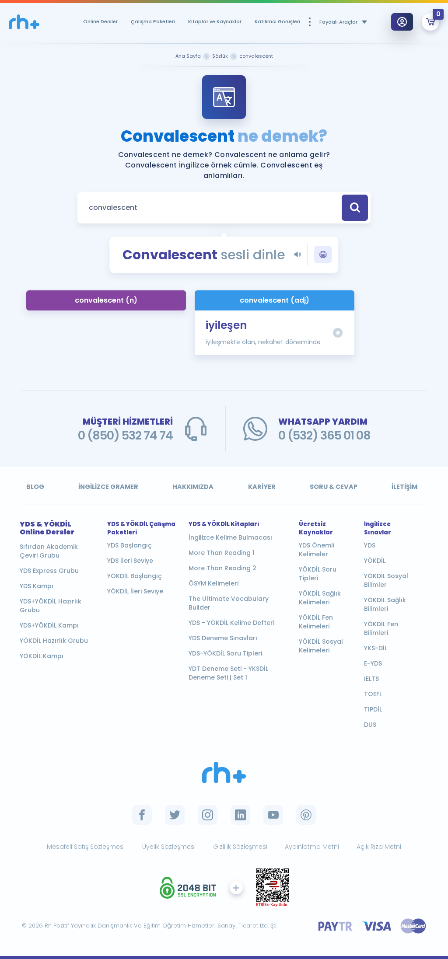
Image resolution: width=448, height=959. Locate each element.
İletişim (404, 486)
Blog (35, 486)
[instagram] (207, 815)
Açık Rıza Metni (379, 846)
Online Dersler (100, 21)
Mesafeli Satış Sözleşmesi (86, 846)
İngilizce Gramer (108, 486)
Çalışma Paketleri (153, 21)
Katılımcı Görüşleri (277, 21)
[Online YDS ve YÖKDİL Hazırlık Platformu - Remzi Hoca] (224, 772)
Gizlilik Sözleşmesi (240, 846)
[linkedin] (240, 815)
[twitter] (175, 815)
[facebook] (142, 815)
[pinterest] (306, 815)
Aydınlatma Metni (312, 846)
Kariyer (262, 486)
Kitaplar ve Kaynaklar (215, 21)
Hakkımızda (193, 486)
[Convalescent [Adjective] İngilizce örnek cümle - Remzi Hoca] (24, 22)
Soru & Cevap (333, 486)
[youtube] (273, 815)
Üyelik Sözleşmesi (169, 846)
